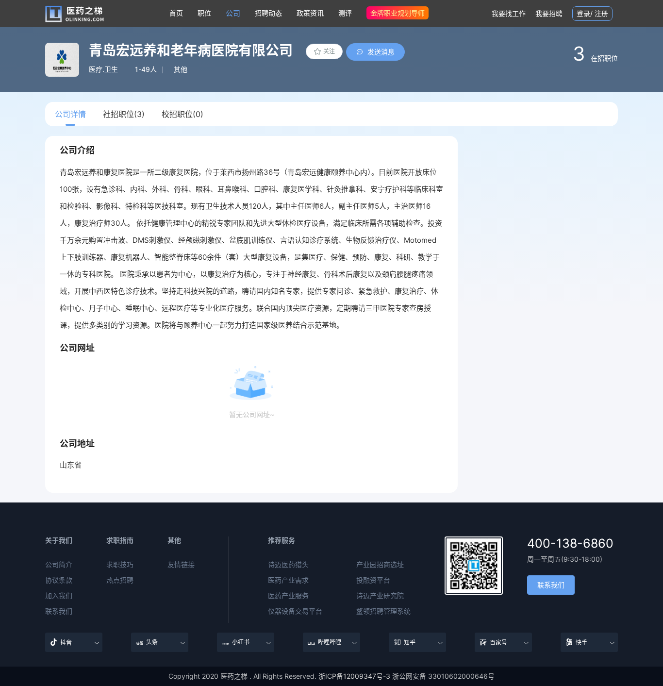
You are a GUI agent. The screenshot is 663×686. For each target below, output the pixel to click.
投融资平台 (373, 580)
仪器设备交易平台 (295, 611)
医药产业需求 (288, 580)
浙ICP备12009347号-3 (354, 676)
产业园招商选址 (380, 565)
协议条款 (58, 580)
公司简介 (58, 565)
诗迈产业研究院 (380, 596)
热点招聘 (119, 580)
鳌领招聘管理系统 (383, 611)
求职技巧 (119, 565)
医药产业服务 (288, 596)
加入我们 (58, 596)
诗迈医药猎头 (288, 565)
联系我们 (58, 611)
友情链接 (181, 565)
